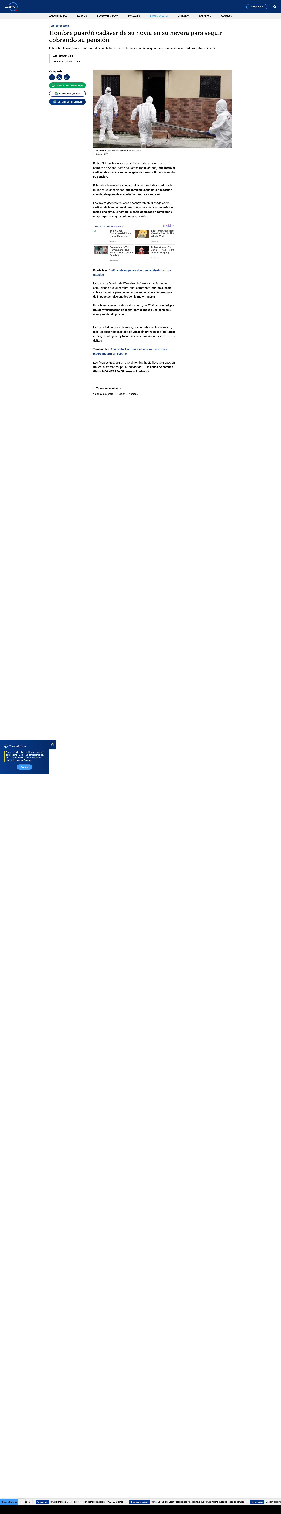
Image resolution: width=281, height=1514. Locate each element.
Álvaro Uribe (213, 1502)
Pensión (121, 394)
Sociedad (226, 16)
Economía (134, 16)
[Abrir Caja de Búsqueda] (274, 6)
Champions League (95, 1502)
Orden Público (58, 16)
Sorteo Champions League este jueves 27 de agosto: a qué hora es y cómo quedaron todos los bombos (153, 1502)
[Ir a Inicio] (11, 6)
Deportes (205, 16)
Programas (257, 6)
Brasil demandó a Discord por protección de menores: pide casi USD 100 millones (42, 1502)
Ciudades (183, 16)
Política (82, 16)
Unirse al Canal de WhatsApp (69, 85)
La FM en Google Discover (70, 102)
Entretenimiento (107, 16)
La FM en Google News (69, 93)
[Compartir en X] (59, 77)
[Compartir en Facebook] (52, 77)
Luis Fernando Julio (63, 55)
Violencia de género (103, 394)
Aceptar (24, 767)
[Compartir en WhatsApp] (67, 77)
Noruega (133, 394)
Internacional (159, 16)
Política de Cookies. (22, 760)
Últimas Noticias (9, 1502)
